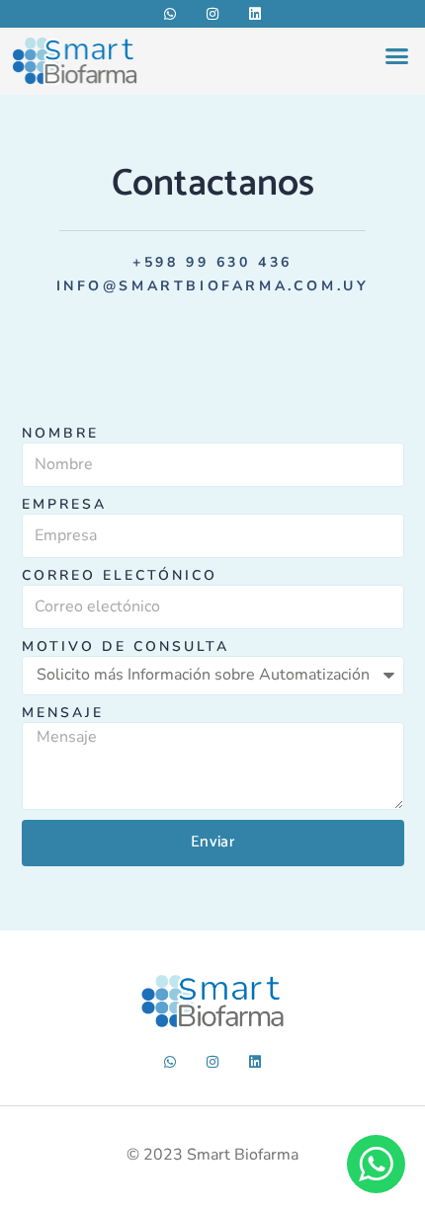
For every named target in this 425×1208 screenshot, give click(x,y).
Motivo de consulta (125, 647)
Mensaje (63, 713)
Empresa (64, 505)
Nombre (60, 434)
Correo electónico (119, 576)
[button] (397, 56)
